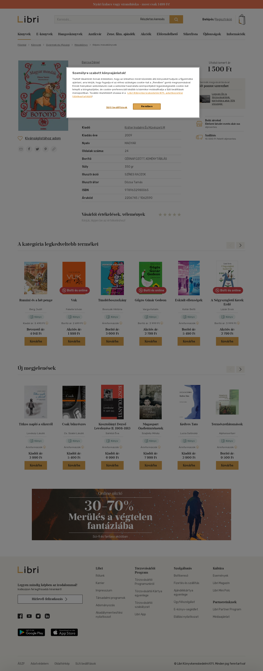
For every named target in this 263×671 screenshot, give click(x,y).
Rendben (147, 106)
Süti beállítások (116, 107)
